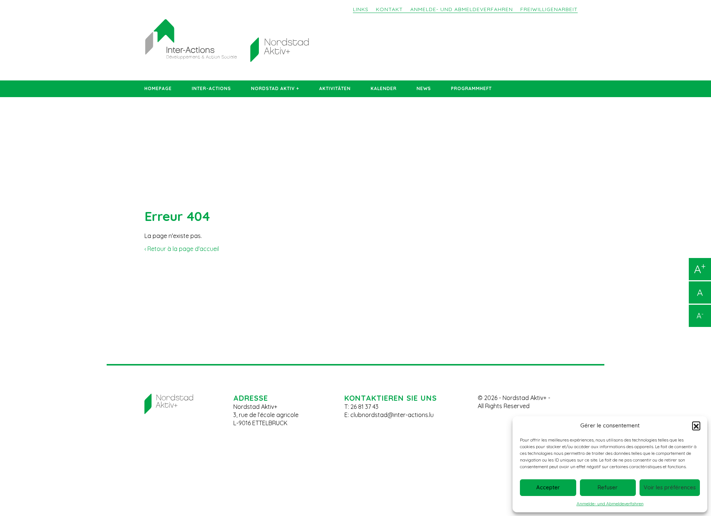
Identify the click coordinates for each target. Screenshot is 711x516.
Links (360, 9)
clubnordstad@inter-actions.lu (392, 415)
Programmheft (471, 88)
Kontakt (389, 9)
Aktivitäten (335, 88)
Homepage (158, 88)
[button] (696, 425)
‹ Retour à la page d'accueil (181, 248)
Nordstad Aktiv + (275, 88)
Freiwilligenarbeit (549, 9)
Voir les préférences (670, 487)
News (424, 88)
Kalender (384, 88)
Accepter (548, 487)
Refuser (608, 487)
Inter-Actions (211, 88)
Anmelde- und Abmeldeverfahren (610, 503)
